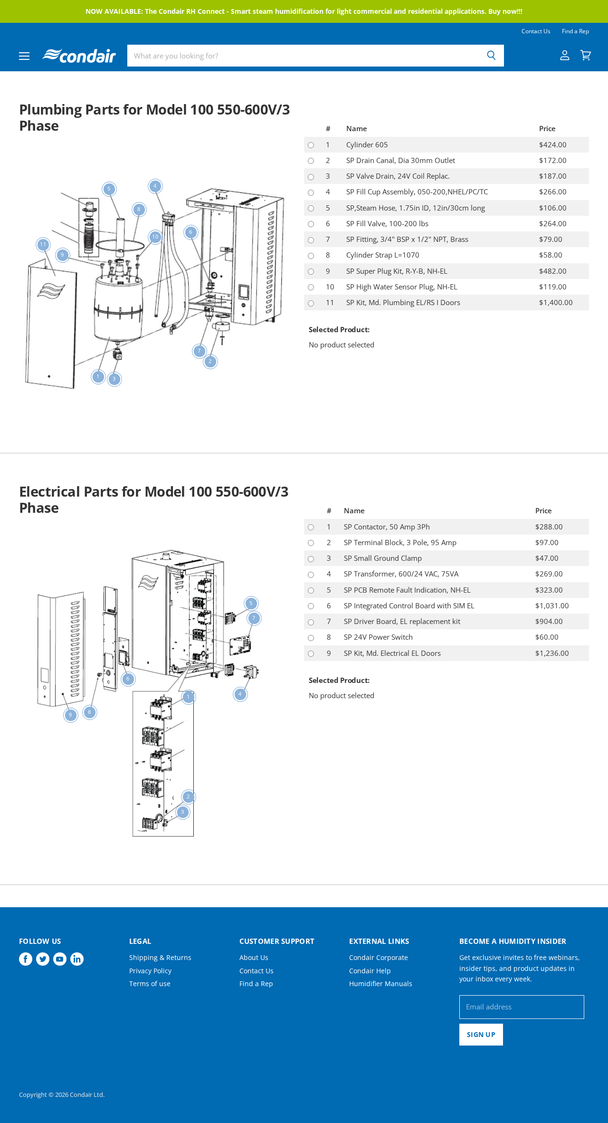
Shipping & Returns (160, 957)
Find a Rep (575, 31)
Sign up (481, 1034)
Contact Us (536, 31)
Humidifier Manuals (380, 983)
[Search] (491, 56)
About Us (253, 957)
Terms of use (150, 983)
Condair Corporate (378, 957)
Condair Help (370, 970)
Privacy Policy (150, 970)
